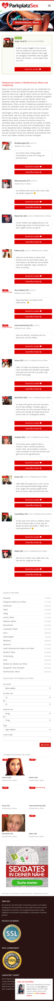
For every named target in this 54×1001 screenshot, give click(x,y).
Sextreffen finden (32, 172)
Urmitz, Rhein (27, 617)
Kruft (27, 660)
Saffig (27, 613)
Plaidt (27, 609)
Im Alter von (8, 693)
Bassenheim (27, 625)
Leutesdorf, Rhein (27, 629)
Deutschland (14, 893)
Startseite (5, 893)
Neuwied (27, 598)
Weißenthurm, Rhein (22, 146)
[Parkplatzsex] (20, 6)
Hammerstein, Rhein (27, 671)
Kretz (27, 633)
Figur (5, 725)
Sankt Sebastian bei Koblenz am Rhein (27, 648)
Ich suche (7, 684)
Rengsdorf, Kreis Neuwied (27, 668)
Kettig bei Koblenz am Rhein (27, 602)
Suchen (46, 745)
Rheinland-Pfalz (26, 893)
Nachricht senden (31, 69)
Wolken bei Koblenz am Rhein (27, 664)
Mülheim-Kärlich (27, 621)
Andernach (27, 606)
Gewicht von (8, 709)
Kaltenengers (27, 637)
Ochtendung (27, 656)
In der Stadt (8, 734)
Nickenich (27, 644)
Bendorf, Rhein (27, 652)
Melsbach (27, 640)
